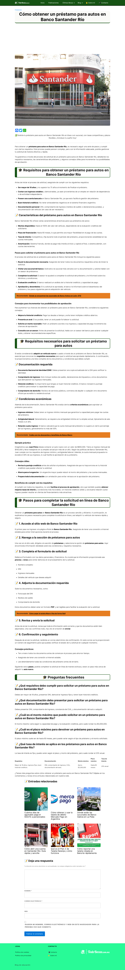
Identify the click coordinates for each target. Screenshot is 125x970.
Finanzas (18, 10)
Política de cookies (22, 952)
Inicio (43, 3)
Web (26, 911)
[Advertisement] (62, 39)
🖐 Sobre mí (90, 3)
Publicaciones (53, 3)
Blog (79, 3)
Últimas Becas (67, 3)
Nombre (28, 891)
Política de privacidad (23, 955)
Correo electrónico (33, 901)
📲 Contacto (103, 3)
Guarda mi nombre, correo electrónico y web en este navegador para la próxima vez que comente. (62, 925)
